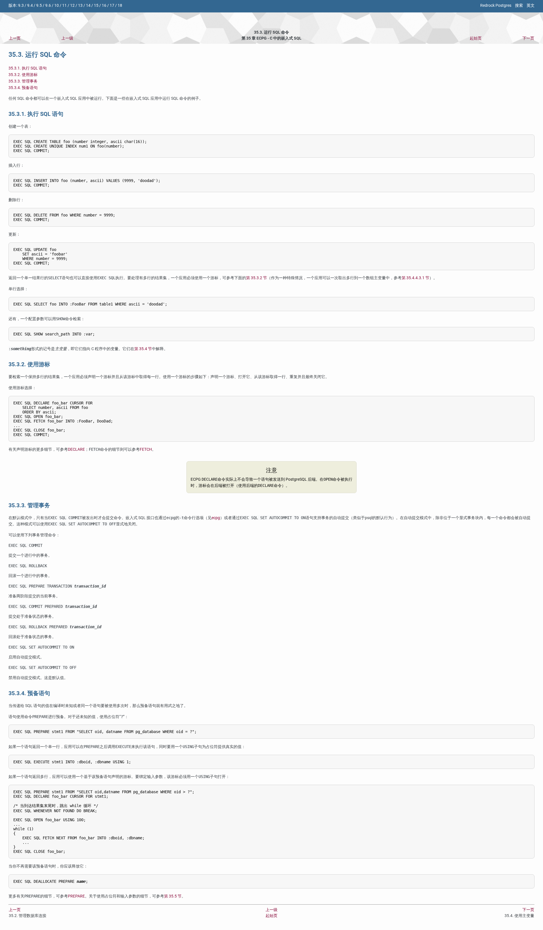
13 (80, 5)
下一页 (528, 38)
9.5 (39, 5)
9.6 (48, 5)
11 (64, 5)
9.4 (30, 5)
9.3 (21, 5)
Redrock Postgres (495, 5)
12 (72, 5)
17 (112, 5)
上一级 (67, 38)
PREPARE (76, 896)
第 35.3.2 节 (256, 278)
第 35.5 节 (173, 896)
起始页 (476, 38)
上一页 (15, 38)
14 (88, 5)
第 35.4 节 (143, 348)
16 (104, 5)
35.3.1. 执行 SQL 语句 (27, 68)
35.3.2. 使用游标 (23, 74)
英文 (531, 5)
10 (56, 5)
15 (96, 5)
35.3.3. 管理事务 (23, 81)
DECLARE (76, 449)
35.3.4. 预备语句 (23, 87)
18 (120, 5)
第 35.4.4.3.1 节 (415, 278)
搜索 (519, 5)
